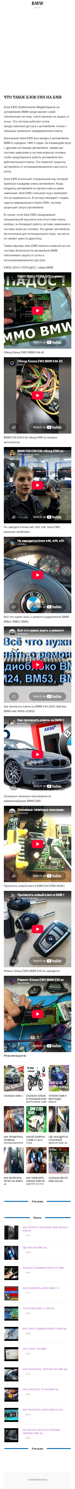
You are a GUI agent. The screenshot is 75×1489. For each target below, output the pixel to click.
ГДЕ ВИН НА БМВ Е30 (35, 1247)
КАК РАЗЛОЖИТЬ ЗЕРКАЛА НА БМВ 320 (45, 1369)
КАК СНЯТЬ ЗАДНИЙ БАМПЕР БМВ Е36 (44, 1328)
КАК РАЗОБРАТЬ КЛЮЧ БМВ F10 (41, 1288)
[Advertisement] (37, 52)
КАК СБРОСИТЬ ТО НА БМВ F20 (40, 1389)
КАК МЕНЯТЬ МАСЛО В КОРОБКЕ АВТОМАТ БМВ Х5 (41, 1431)
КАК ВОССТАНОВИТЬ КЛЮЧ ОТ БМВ (43, 1267)
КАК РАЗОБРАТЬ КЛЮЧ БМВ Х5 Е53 (43, 1409)
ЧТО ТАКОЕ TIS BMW (34, 1348)
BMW (37, 3)
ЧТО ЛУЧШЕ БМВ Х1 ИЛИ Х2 (38, 1308)
